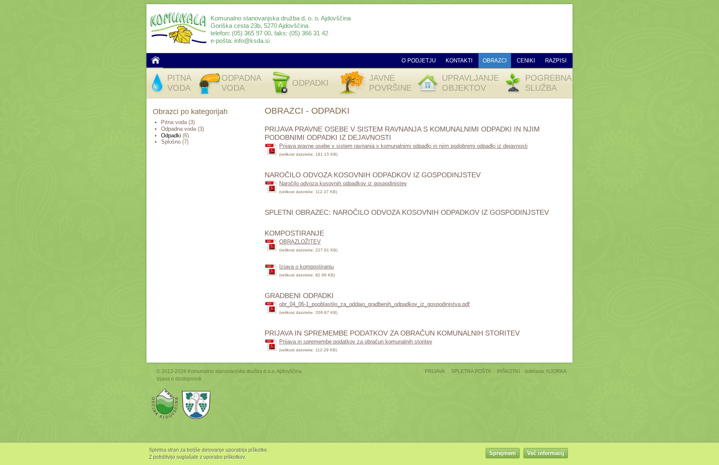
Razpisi (556, 60)
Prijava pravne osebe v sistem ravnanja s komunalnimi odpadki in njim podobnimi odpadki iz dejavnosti (403, 146)
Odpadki (171, 135)
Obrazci (495, 60)
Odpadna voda (178, 129)
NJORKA (556, 371)
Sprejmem (502, 453)
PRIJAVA (435, 371)
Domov (155, 59)
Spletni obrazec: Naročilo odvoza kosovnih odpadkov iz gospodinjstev (407, 212)
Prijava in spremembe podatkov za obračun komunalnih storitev (392, 333)
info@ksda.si (252, 40)
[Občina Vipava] (196, 390)
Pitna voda (174, 122)
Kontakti (459, 60)
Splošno (171, 142)
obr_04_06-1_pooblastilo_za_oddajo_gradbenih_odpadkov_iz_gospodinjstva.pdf (374, 304)
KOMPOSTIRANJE (294, 233)
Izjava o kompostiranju (306, 267)
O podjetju (419, 60)
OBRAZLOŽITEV (300, 242)
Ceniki (526, 60)
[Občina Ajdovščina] (165, 390)
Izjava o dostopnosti (178, 378)
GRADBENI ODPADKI (299, 296)
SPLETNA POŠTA (471, 371)
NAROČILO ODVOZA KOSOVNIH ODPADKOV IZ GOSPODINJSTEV (373, 175)
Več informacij (545, 453)
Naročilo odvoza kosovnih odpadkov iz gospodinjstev (343, 183)
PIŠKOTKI (508, 371)
